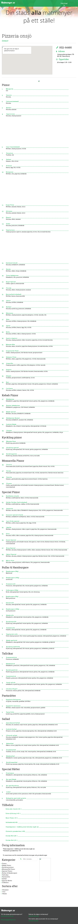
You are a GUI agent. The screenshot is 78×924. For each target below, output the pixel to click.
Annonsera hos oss (7, 916)
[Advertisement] (35, 132)
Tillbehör (5, 882)
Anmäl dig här (33, 921)
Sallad (4, 879)
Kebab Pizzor (6, 865)
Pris (3, 892)
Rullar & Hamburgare (9, 873)
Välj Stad (64, 3)
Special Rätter (7, 880)
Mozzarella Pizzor (8, 869)
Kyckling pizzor (8, 867)
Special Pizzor (7, 871)
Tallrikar (5, 875)
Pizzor (4, 863)
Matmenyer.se (8, 2)
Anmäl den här (34, 916)
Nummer (5, 890)
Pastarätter (6, 877)
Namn (4, 894)
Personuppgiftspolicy (8, 920)
